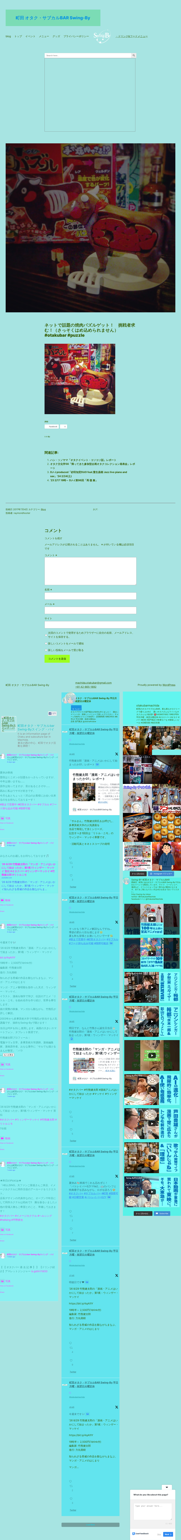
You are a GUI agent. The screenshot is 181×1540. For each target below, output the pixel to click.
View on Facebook (6, 823)
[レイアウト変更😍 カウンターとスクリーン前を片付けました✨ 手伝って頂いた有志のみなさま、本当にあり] (137, 740)
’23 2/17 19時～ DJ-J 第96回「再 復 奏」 (74, 480)
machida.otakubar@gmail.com (93, 682)
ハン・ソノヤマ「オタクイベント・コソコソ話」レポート (83, 460)
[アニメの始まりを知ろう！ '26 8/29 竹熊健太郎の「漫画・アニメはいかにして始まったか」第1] (137, 856)
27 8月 (71, 1176)
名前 (48, 589)
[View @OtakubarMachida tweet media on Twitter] (97, 764)
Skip (159, 1534)
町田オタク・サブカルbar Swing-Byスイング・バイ (30, 755)
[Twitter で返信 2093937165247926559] (71, 856)
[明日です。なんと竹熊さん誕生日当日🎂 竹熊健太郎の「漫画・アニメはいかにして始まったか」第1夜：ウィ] (137, 798)
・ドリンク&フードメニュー (132, 36)
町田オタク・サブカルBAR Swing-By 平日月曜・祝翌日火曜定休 (93, 731)
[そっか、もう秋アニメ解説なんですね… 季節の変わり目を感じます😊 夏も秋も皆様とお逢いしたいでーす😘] (166, 769)
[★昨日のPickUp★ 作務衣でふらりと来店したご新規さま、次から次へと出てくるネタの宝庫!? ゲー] (166, 856)
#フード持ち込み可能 (81, 943)
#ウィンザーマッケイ (27, 1119)
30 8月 (72, 754)
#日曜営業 (78, 1197)
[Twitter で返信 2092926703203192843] (71, 1341)
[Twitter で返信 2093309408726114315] (71, 955)
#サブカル (43, 804)
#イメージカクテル (26, 1215)
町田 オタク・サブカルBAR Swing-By (53, 17)
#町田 (105, 1193)
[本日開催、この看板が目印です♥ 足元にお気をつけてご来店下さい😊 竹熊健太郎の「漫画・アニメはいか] (137, 769)
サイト (48, 618)
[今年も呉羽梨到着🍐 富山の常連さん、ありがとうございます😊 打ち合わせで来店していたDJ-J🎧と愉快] (166, 827)
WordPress (168, 684)
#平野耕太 (17, 1219)
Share (2, 829)
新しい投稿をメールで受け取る (66, 650)
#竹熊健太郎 (47, 1119)
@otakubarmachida (77, 744)
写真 (7, 818)
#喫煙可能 (24, 808)
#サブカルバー (92, 1193)
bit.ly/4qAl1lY (7, 957)
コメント (51, 555)
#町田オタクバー (27, 804)
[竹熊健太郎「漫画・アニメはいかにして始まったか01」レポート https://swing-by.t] (166, 740)
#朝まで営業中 (8, 804)
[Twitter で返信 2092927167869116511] (71, 1209)
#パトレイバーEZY (95, 1197)
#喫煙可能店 (101, 943)
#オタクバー (7, 1119)
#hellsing (5, 1219)
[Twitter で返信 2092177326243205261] (71, 1479)
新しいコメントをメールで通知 (66, 643)
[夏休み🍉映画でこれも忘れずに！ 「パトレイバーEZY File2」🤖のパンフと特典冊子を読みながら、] (137, 827)
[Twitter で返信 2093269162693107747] (71, 1110)
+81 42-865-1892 (85, 686)
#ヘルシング (45, 1215)
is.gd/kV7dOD (39, 1271)
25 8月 (71, 1407)
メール (49, 604)
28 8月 (71, 922)
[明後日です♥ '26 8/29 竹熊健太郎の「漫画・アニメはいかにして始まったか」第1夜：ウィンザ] (166, 798)
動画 (7, 900)
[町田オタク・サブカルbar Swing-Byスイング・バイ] (8, 724)
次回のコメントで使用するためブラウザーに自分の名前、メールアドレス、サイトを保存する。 (91, 634)
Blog (43, 509)
